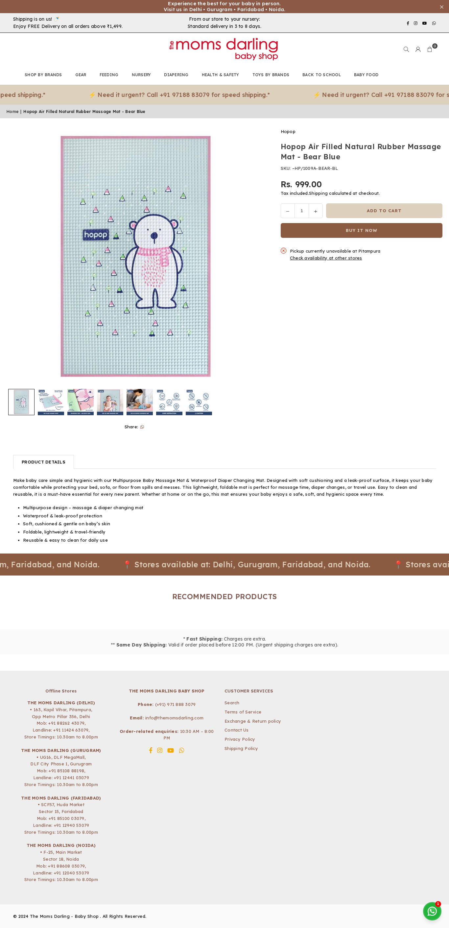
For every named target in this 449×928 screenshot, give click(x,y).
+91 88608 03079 (66, 866)
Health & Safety (220, 74)
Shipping (318, 193)
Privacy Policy (240, 739)
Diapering (176, 74)
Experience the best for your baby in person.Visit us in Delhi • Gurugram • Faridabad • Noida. (225, 6)
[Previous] (15, 256)
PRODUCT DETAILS (43, 461)
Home (12, 111)
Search (232, 702)
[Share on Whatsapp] (142, 426)
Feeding (109, 74)
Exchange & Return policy (253, 721)
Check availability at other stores (326, 257)
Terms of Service (243, 711)
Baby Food (366, 74)
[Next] (255, 256)
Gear (80, 74)
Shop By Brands (43, 74)
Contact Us (237, 730)
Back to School (321, 74)
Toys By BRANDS (271, 74)
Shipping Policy (241, 748)
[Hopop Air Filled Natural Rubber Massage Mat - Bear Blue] (21, 402)
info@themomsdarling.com (174, 717)
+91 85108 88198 (66, 770)
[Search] (406, 49)
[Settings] (418, 49)
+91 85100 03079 (66, 818)
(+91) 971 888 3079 (175, 704)
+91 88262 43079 (66, 723)
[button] (430, 49)
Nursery (141, 74)
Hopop (288, 131)
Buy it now (361, 230)
